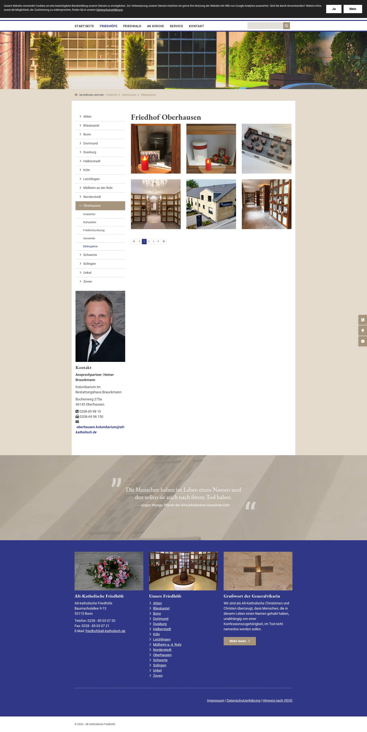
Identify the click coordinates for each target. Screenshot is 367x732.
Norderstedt (92, 197)
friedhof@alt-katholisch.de (105, 631)
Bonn (87, 134)
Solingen (89, 264)
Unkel (87, 273)
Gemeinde (89, 238)
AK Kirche (155, 26)
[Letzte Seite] (164, 241)
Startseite (84, 26)
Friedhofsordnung (94, 230)
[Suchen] (286, 25)
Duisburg (89, 152)
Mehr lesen (238, 641)
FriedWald (132, 26)
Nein (352, 9)
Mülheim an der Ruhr (98, 188)
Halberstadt (92, 161)
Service (176, 26)
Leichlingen (91, 179)
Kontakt (196, 26)
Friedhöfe (108, 26)
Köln (86, 170)
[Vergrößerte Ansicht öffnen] (156, 149)
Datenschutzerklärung (243, 700)
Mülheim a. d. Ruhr (167, 645)
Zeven (87, 281)
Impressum (215, 700)
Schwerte (90, 255)
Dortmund (90, 143)
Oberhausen (129, 95)
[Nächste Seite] (158, 241)
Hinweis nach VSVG (277, 700)
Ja (334, 9)
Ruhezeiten (89, 222)
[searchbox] (265, 25)
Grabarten (89, 214)
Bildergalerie (148, 95)
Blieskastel (91, 125)
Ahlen (87, 116)
